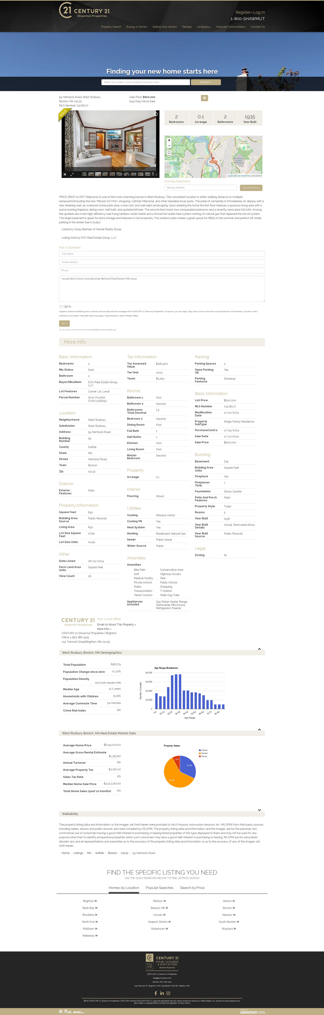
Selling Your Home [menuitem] (164, 26)
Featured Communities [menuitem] (230, 26)
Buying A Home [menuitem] (136, 26)
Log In (259, 12)
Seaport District (158, 921)
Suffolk (99, 853)
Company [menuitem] (203, 26)
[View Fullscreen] (169, 152)
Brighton (88, 901)
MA (89, 853)
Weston (158, 901)
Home (65, 853)
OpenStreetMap (243, 176)
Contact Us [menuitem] (258, 26)
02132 (124, 853)
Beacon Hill (158, 908)
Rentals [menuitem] (187, 26)
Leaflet (230, 176)
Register (243, 12)
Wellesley (88, 935)
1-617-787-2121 (79, 637)
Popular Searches (159, 888)
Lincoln (157, 914)
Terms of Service (107, 330)
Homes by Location (124, 888)
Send (64, 323)
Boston (112, 853)
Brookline (88, 914)
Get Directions (251, 187)
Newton (227, 914)
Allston (227, 901)
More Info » (104, 629)
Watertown (158, 928)
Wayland (227, 928)
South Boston (227, 921)
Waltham (88, 928)
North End (88, 921)
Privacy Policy (132, 316)
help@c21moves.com (162, 978)
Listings (78, 853)
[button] (206, 82)
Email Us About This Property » (116, 624)
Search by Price (192, 888)
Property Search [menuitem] (111, 26)
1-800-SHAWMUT (248, 18)
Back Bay (88, 908)
